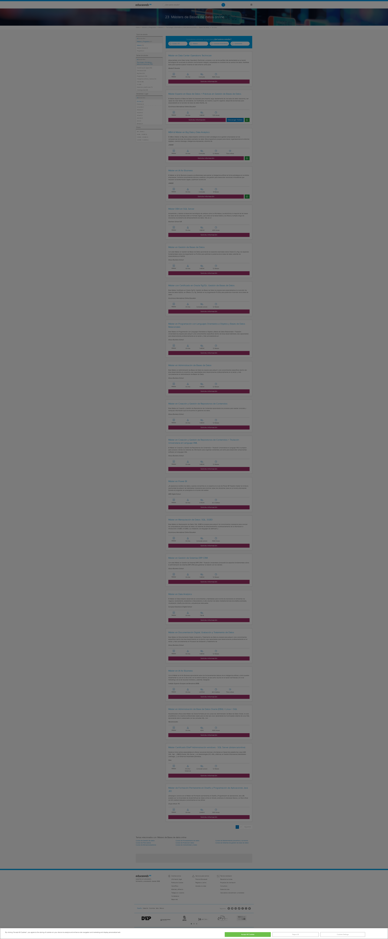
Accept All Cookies (247, 934)
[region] (194, 933)
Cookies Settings (343, 934)
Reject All (295, 934)
